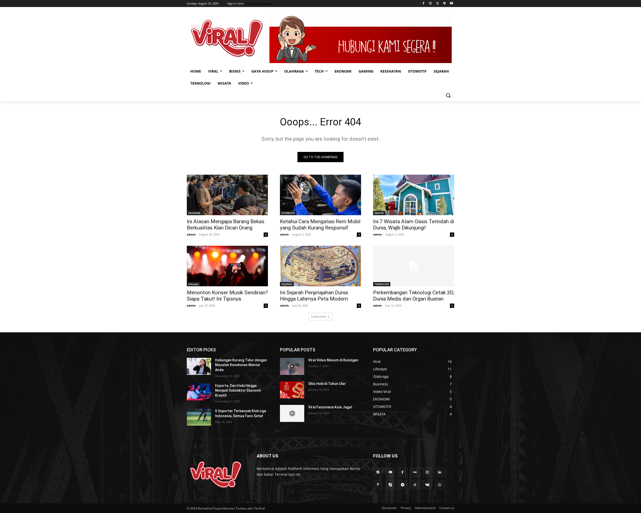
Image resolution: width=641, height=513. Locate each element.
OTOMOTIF (288, 213)
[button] (448, 95)
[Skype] (390, 484)
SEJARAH (286, 284)
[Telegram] (402, 484)
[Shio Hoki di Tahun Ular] (292, 389)
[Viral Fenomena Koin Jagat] (292, 413)
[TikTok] (415, 484)
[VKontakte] (427, 484)
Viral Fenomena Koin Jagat (330, 407)
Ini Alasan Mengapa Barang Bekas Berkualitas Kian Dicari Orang (225, 224)
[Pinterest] (378, 484)
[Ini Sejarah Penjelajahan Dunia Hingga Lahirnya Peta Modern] (320, 266)
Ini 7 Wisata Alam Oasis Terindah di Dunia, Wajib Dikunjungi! (413, 224)
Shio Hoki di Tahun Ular (327, 384)
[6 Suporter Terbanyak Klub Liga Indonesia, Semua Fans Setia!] (199, 417)
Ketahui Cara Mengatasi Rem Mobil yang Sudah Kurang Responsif (320, 224)
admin (191, 234)
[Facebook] (423, 4)
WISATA (379, 213)
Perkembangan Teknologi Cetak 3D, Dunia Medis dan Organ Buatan (413, 296)
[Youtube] (451, 4)
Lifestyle (193, 284)
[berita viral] (216, 474)
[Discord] (390, 472)
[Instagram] (430, 4)
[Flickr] (415, 472)
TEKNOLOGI (382, 284)
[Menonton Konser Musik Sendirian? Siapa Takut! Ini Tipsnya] (227, 266)
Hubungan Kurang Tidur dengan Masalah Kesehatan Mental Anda (241, 365)
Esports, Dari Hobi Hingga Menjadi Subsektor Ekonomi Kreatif (238, 390)
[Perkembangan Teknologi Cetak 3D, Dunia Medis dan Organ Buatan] (413, 266)
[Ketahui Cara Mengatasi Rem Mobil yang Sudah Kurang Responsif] (320, 195)
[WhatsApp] (439, 484)
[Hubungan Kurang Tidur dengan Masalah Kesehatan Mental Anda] (199, 366)
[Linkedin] (439, 472)
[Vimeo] (444, 4)
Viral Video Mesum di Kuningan (333, 360)
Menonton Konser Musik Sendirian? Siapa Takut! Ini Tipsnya (227, 296)
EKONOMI (194, 213)
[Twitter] (437, 4)
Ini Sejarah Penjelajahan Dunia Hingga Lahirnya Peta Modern (314, 296)
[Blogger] (378, 472)
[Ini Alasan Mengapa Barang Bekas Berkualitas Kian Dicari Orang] (227, 195)
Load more (318, 316)
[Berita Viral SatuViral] (227, 38)
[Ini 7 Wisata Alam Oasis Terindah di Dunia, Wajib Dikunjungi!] (413, 195)
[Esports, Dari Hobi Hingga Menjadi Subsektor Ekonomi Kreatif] (199, 391)
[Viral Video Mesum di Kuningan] (292, 366)
